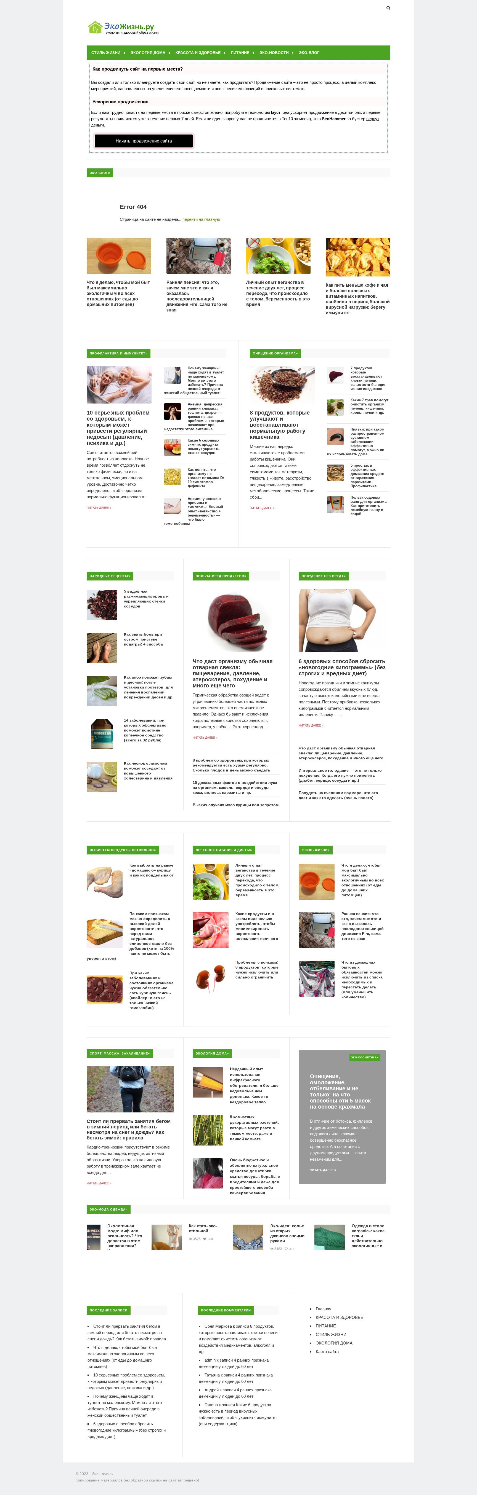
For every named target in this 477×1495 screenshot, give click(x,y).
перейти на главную (201, 219)
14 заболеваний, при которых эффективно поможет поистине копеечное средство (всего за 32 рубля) (145, 730)
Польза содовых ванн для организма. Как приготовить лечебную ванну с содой (369, 505)
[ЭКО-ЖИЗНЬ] (124, 22)
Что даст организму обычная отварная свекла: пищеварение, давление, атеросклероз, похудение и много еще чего (233, 673)
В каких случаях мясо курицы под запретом (236, 805)
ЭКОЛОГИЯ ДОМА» (212, 1053)
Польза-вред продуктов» (221, 576)
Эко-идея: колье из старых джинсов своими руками (257, 1233)
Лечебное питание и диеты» (224, 850)
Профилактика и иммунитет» (118, 353)
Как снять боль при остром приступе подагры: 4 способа (143, 639)
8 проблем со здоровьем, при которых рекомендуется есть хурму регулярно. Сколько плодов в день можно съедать (231, 765)
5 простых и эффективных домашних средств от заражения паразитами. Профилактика (367, 475)
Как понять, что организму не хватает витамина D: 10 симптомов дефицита (206, 477)
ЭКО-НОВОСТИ (274, 52)
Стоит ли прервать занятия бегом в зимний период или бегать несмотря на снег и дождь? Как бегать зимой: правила (129, 1129)
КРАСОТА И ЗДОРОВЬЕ (198, 52)
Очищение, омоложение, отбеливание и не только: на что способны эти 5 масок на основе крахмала (340, 1091)
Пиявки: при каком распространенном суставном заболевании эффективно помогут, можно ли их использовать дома (356, 441)
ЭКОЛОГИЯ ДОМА (148, 52)
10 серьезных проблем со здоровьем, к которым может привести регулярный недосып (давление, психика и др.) (118, 428)
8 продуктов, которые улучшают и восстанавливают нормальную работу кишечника (280, 425)
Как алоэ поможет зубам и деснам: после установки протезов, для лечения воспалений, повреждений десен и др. (149, 687)
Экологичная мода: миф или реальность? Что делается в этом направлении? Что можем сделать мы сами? (95, 1243)
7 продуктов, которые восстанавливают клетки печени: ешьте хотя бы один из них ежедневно (368, 378)
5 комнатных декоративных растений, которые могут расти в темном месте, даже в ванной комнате (254, 1128)
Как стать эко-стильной (173, 1228)
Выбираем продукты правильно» (123, 850)
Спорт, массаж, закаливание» (120, 1053)
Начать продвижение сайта (144, 141)
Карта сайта (327, 1351)
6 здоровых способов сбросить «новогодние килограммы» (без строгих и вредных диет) (342, 667)
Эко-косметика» (365, 1057)
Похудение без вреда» (324, 576)
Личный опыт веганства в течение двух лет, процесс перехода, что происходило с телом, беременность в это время (278, 293)
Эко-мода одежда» (109, 1209)
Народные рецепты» (110, 576)
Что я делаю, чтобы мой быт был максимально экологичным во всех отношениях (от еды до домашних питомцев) (118, 293)
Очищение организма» (275, 353)
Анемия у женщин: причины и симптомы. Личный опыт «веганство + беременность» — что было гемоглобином (193, 511)
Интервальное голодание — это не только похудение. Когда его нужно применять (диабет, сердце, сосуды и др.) (340, 775)
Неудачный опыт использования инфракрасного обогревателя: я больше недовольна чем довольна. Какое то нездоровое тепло (254, 1085)
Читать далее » (99, 507)
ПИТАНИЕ (240, 52)
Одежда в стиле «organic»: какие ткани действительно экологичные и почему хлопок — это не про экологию (340, 1243)
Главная (323, 1308)
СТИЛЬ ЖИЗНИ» (316, 850)
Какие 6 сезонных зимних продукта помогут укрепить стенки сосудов (203, 446)
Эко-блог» (100, 172)
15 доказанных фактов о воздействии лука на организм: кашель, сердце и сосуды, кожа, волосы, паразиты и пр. (235, 787)
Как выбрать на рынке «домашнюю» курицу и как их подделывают (151, 870)
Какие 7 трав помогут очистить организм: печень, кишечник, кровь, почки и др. (369, 406)
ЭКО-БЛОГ (309, 52)
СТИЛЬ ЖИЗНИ (105, 52)
